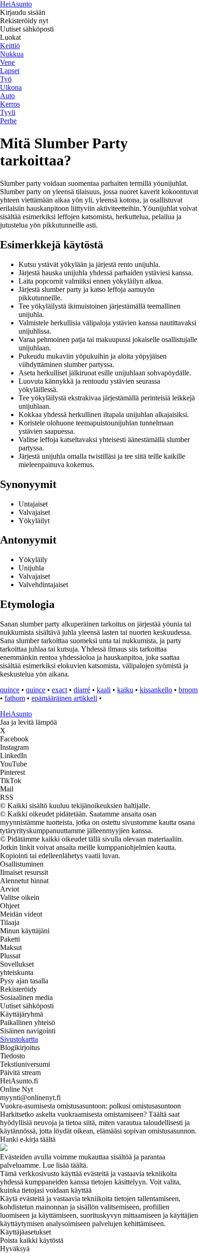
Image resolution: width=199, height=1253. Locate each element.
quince (9, 690)
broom (188, 690)
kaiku (125, 690)
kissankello (156, 690)
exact (59, 690)
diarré (82, 690)
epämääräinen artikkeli (64, 698)
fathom (15, 698)
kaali (104, 690)
